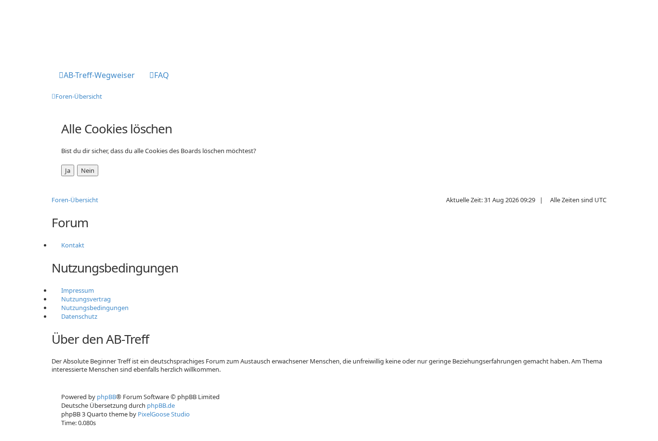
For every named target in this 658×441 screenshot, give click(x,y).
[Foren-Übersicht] (91, 30)
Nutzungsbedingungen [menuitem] (95, 307)
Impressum (77, 290)
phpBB (106, 396)
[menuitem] (97, 76)
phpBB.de (161, 405)
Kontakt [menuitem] (72, 245)
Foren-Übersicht (75, 199)
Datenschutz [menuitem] (79, 316)
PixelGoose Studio (164, 414)
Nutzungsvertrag (86, 299)
